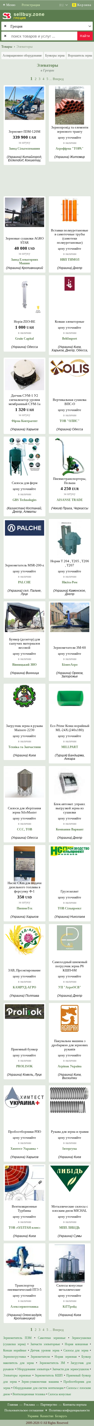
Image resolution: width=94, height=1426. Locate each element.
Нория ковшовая (76, 1344)
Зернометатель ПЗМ (17, 1338)
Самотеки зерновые (52, 1338)
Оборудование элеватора (33, 1369)
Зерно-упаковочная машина (39, 1382)
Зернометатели (40, 1356)
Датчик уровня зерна (44, 1350)
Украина (32, 1416)
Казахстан (46, 1416)
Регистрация (31, 5)
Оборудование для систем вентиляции (38, 1388)
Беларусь (61, 1416)
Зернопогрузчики (14, 1356)
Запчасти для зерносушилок (70, 1369)
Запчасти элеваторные (45, 1344)
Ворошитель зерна (80, 55)
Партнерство (48, 1404)
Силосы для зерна (76, 1350)
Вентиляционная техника (29, 1394)
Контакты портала (74, 1404)
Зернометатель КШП (49, 1375)
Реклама (29, 1404)
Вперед (58, 79)
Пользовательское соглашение (24, 1410)
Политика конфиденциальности (69, 1410)
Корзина (82, 5)
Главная (13, 1404)
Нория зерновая (66, 1356)
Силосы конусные (59, 1394)
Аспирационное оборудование (22, 55)
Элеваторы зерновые (17, 1375)
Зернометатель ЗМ (52, 1363)
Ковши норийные (14, 1350)
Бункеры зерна (54, 55)
